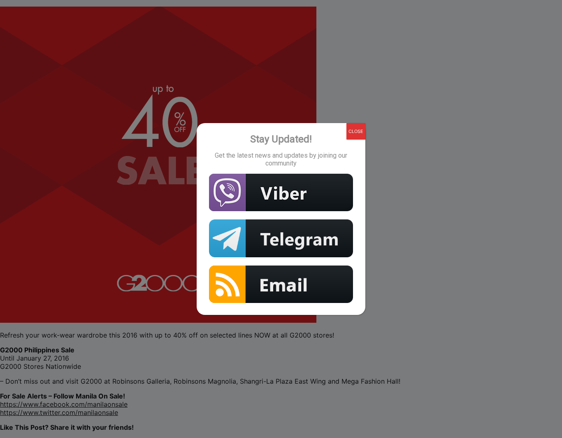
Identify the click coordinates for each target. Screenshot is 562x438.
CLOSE (355, 131)
